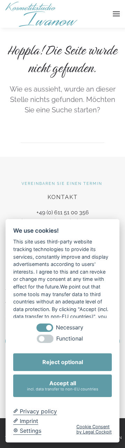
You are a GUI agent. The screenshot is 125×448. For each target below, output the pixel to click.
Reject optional (62, 362)
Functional (69, 338)
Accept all (62, 385)
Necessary (69, 327)
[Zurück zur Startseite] (41, 14)
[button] (116, 14)
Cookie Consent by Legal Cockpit (94, 429)
